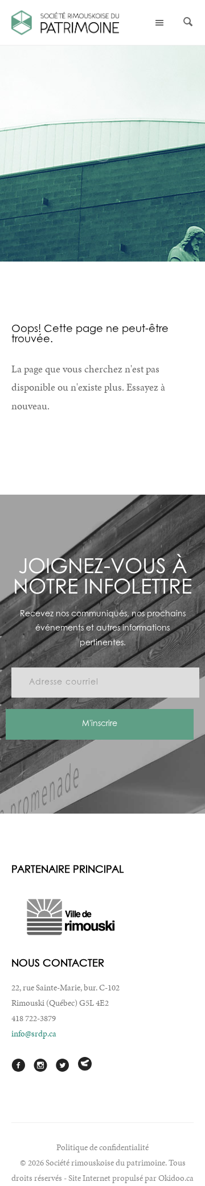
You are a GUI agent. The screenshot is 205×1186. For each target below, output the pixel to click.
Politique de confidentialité (102, 1147)
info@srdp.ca (33, 1033)
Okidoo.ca (176, 1178)
